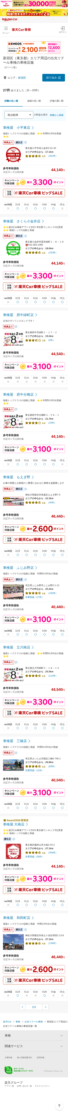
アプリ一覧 (9, 1086)
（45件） (51, 502)
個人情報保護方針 (24, 1057)
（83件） (51, 766)
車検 (18, 1021)
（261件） (52, 156)
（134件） (52, 943)
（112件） (52, 675)
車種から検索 (56, 115)
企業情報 (8, 1057)
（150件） (52, 252)
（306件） (52, 852)
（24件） (51, 422)
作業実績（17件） (34, 597)
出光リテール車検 (34, 1021)
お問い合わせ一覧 (24, 1086)
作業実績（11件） (34, 770)
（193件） (52, 593)
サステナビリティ (42, 1086)
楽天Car (7, 1021)
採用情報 (40, 1057)
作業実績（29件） (34, 856)
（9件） (51, 340)
